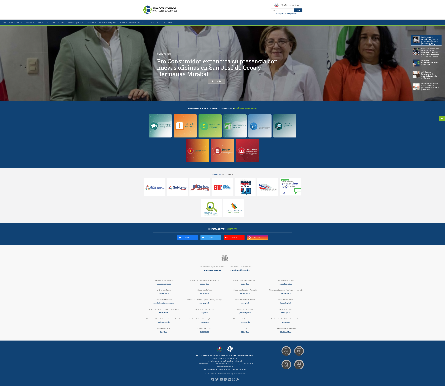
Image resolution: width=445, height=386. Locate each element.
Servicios (29, 22)
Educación (90, 22)
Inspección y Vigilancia (107, 22)
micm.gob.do (163, 313)
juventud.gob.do (245, 313)
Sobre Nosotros (15, 22)
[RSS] (237, 379)
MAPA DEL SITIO (285, 13)
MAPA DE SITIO (223, 358)
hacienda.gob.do (285, 303)
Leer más (216, 81)
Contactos (150, 22)
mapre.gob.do (204, 284)
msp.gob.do (286, 322)
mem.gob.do (245, 303)
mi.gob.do (204, 313)
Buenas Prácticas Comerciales (131, 22)
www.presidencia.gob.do (212, 270)
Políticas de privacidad (223, 369)
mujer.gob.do (285, 313)
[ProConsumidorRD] (212, 379)
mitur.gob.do (204, 332)
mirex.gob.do (245, 322)
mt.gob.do (163, 332)
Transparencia (42, 22)
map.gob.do (245, 284)
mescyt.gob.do (204, 303)
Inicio (4, 22)
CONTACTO (294, 13)
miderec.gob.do (245, 293)
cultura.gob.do (164, 293)
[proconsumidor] (229, 379)
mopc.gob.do (204, 322)
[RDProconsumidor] (221, 379)
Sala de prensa (57, 22)
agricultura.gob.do (286, 284)
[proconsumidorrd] (217, 379)
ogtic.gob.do (245, 332)
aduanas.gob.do (285, 332)
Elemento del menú (164, 22)
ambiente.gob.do (164, 322)
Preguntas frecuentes (239, 369)
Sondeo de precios (75, 22)
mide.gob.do (204, 293)
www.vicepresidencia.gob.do (240, 270)
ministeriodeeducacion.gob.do (163, 303)
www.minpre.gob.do (164, 284)
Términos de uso (209, 369)
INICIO (278, 13)
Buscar (298, 10)
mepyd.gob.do (286, 293)
